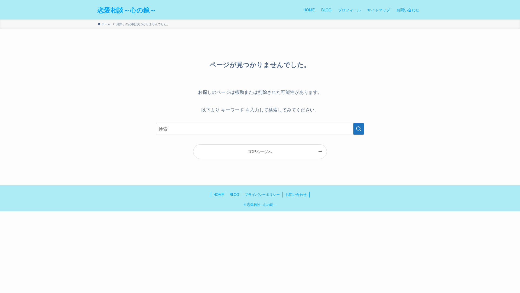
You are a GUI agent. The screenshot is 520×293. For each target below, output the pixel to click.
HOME (218, 194)
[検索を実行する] (358, 129)
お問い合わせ (296, 194)
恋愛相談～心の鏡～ (127, 10)
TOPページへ (260, 151)
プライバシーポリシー (262, 194)
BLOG (234, 194)
